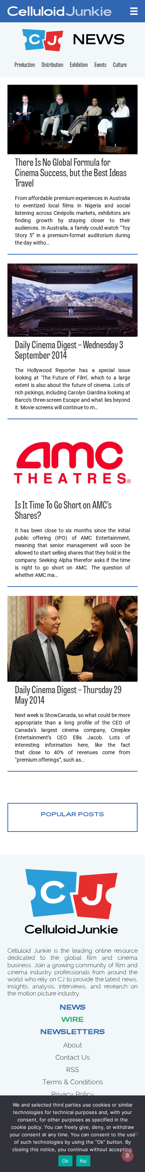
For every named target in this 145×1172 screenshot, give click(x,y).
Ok (65, 1161)
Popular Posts (72, 814)
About (72, 1045)
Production (24, 65)
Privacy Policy (72, 1094)
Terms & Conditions (72, 1082)
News (72, 1008)
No (83, 1161)
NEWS (98, 41)
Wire (72, 1020)
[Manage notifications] (127, 1156)
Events (100, 65)
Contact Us (72, 1057)
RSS (72, 1069)
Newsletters (72, 1032)
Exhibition (79, 65)
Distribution (52, 65)
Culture (120, 65)
